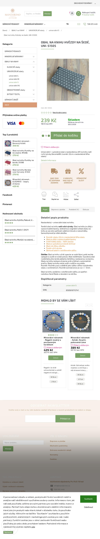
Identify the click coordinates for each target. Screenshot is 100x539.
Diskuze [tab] (86, 209)
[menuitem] (12, 24)
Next (91, 305)
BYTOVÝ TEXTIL (13, 94)
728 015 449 (59, 489)
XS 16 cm (80, 375)
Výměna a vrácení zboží (13, 482)
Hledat (47, 14)
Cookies (53, 459)
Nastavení (8, 532)
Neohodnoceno (60, 113)
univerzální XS (14, 85)
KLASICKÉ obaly (13, 67)
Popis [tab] (45, 209)
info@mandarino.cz (62, 486)
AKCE (7, 105)
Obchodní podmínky (83, 3)
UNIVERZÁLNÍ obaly (15, 71)
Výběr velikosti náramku (13, 486)
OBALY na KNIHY (11, 61)
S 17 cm (80, 379)
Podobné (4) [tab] (74, 209)
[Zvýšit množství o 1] (49, 136)
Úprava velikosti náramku (14, 491)
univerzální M (14, 79)
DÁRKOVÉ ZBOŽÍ (11, 100)
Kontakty (54, 455)
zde (33, 527)
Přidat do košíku (66, 135)
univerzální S (14, 82)
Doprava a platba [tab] (58, 209)
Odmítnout (88, 507)
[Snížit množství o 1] (43, 136)
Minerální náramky (14, 56)
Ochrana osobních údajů (60, 450)
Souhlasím (88, 499)
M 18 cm (53, 377)
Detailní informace (48, 160)
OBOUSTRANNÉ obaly (16, 90)
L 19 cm (53, 381)
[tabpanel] (53, 348)
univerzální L (13, 76)
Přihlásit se (65, 419)
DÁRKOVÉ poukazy (13, 51)
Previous (87, 305)
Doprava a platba (57, 441)
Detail (55, 358)
